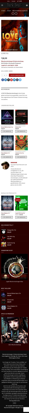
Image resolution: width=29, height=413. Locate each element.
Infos (8, 1)
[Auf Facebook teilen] (2, 79)
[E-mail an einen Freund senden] (8, 79)
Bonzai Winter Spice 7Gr (7, 127)
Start (3, 10)
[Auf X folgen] (19, 1)
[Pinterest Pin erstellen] (11, 79)
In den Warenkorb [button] (7, 131)
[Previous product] (16, 13)
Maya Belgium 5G (5, 153)
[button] (2, 5)
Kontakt (13, 1)
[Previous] (1, 208)
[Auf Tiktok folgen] (17, 1)
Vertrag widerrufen (14, 400)
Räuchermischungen (20, 10)
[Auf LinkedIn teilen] (14, 79)
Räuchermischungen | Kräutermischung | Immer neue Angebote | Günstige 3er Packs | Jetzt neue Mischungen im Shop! (14, 356)
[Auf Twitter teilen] (5, 79)
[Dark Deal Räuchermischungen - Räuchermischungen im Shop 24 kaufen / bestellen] (14, 5)
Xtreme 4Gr (18, 127)
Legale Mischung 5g (20, 213)
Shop (9, 10)
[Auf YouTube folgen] (20, 1)
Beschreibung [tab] (5, 89)
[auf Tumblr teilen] (17, 79)
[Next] (28, 208)
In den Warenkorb (17, 75)
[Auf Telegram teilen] (20, 79)
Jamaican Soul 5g (19, 153)
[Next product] (13, 13)
